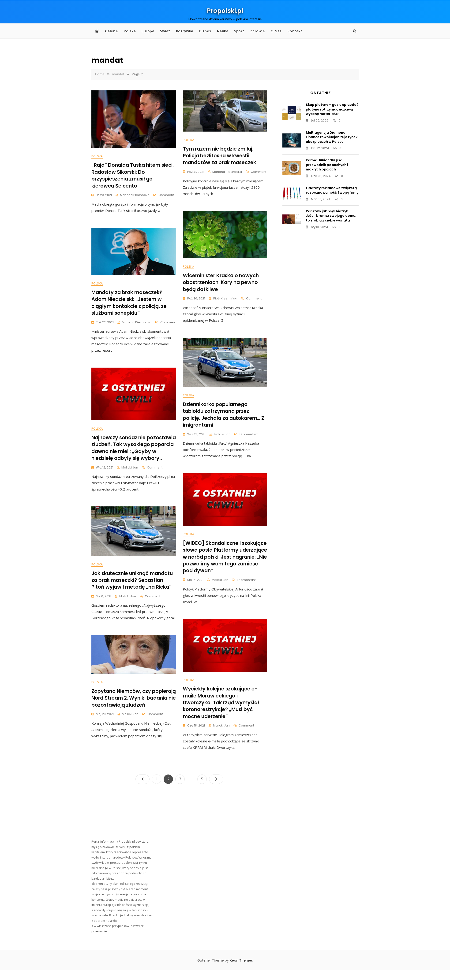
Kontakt (295, 31)
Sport (239, 31)
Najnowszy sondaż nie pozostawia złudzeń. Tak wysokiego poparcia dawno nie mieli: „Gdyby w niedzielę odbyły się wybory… (133, 447)
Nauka (223, 31)
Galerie (111, 31)
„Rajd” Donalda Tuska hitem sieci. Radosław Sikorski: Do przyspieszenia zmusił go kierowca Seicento (132, 175)
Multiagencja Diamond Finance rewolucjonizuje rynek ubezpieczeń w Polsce (331, 137)
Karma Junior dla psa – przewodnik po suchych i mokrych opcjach (327, 165)
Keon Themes (241, 960)
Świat (165, 31)
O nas (276, 31)
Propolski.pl (225, 11)
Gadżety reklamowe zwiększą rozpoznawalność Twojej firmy (332, 190)
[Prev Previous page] (142, 779)
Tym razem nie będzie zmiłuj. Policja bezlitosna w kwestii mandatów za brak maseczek (219, 155)
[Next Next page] (216, 779)
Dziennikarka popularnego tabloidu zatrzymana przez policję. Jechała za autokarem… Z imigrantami (223, 414)
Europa (148, 31)
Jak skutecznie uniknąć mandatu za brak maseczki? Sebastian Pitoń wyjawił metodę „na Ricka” (132, 580)
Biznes (205, 31)
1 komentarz (248, 434)
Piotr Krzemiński (225, 298)
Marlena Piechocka (135, 195)
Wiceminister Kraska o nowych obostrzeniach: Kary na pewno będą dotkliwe (221, 282)
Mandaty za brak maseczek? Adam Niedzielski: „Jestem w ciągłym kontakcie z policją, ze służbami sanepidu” (129, 302)
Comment (166, 195)
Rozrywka (184, 31)
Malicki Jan (222, 434)
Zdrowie (257, 31)
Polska (130, 31)
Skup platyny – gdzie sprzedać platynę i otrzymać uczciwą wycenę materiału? (332, 109)
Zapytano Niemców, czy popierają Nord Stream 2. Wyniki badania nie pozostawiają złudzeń (133, 698)
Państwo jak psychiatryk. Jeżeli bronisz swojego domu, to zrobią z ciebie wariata (331, 216)
